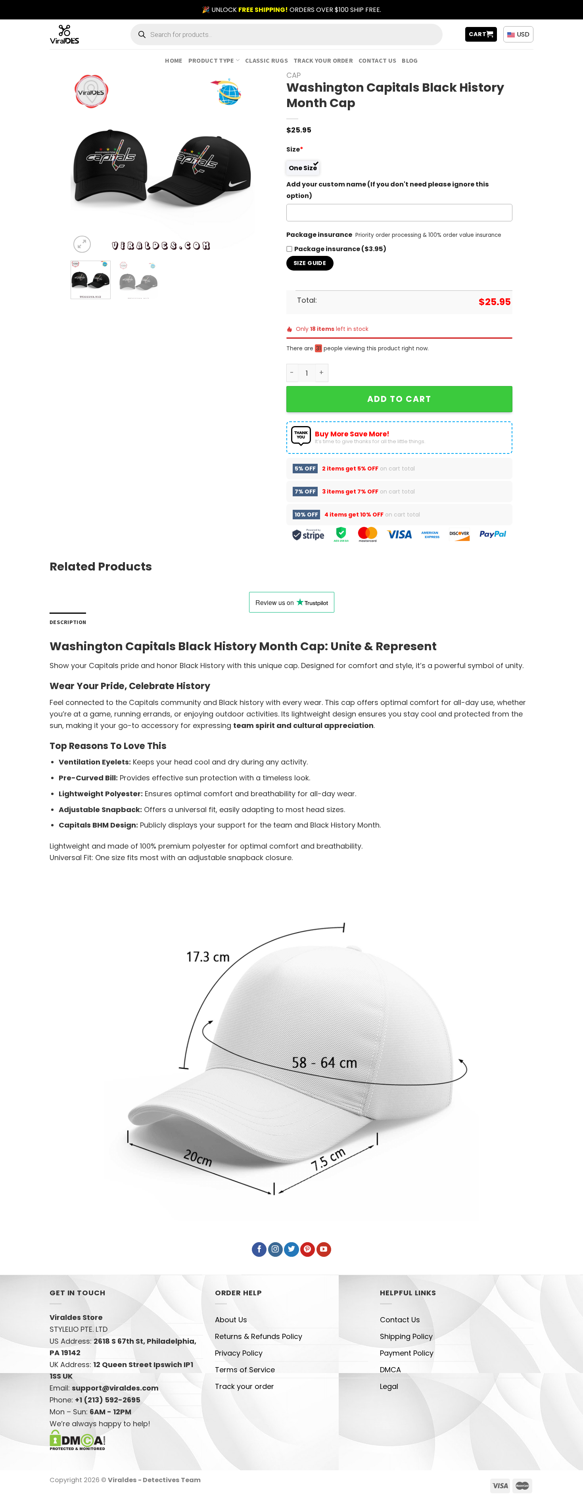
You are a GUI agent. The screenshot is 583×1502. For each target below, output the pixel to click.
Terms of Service (245, 1370)
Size (294, 149)
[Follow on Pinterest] (307, 1249)
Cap (293, 75)
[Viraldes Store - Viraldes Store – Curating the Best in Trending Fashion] (73, 34)
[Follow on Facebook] (259, 1249)
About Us (231, 1320)
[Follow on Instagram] (275, 1249)
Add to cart (399, 399)
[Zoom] (82, 244)
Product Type (211, 60)
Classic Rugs (266, 60)
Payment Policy (406, 1353)
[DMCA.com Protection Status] (77, 1439)
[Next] (241, 162)
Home (173, 60)
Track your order (323, 60)
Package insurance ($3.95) (340, 249)
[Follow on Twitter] (291, 1249)
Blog (410, 60)
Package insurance (319, 234)
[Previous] (84, 162)
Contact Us (377, 60)
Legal (389, 1386)
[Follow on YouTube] (323, 1249)
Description (68, 622)
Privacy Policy (239, 1353)
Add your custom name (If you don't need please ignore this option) (387, 190)
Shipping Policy (406, 1336)
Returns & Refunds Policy (258, 1336)
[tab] (68, 622)
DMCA (390, 1370)
